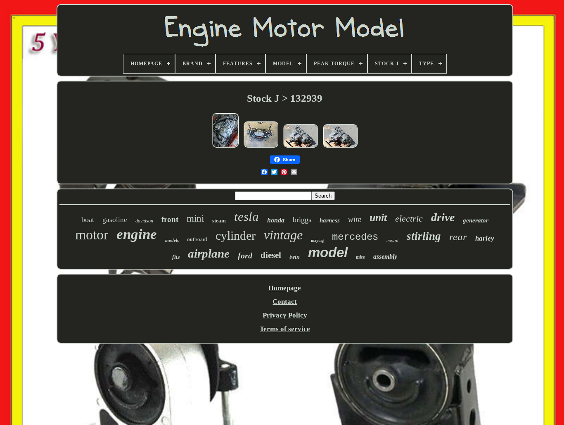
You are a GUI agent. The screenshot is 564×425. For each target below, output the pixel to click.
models (172, 240)
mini (195, 218)
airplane (209, 253)
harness (330, 220)
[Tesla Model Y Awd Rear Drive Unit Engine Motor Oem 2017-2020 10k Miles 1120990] (225, 147)
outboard (197, 239)
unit (378, 218)
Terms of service (285, 329)
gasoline (114, 220)
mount (392, 240)
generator (475, 220)
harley (484, 238)
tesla (246, 216)
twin (294, 257)
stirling (424, 236)
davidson (144, 221)
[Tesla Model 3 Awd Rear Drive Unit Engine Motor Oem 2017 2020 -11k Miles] (301, 147)
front (169, 219)
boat (87, 219)
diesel (271, 255)
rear (458, 236)
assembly (385, 256)
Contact (285, 302)
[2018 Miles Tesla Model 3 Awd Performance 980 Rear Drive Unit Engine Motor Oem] (261, 147)
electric (409, 218)
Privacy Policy (285, 315)
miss (360, 257)
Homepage (284, 288)
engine (136, 234)
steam (219, 220)
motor (91, 234)
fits (176, 257)
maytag (317, 240)
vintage (283, 234)
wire (354, 219)
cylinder (236, 235)
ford (245, 255)
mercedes (355, 237)
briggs (302, 219)
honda (275, 220)
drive (443, 217)
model (328, 252)
